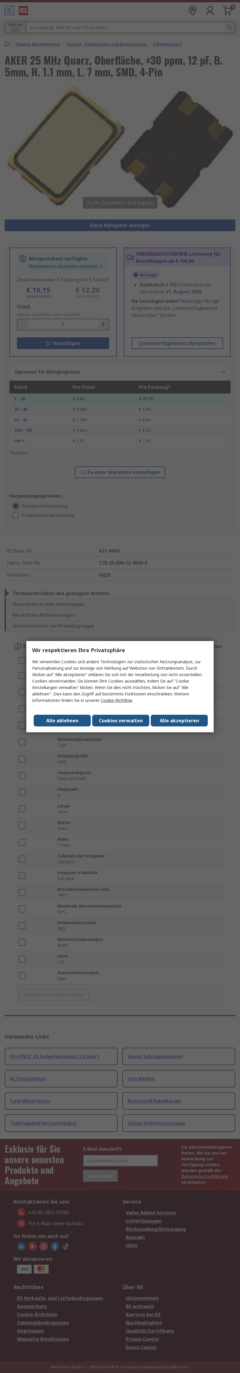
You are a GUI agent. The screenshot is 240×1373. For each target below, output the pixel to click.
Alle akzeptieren (179, 720)
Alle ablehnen (62, 720)
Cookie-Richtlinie (116, 700)
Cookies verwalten (121, 720)
